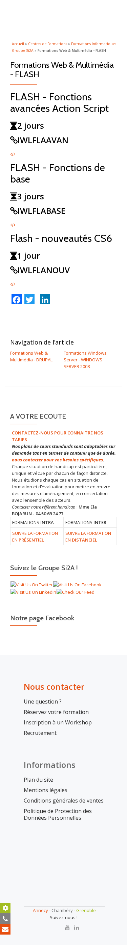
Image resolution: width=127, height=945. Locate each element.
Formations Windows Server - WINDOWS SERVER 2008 (85, 359)
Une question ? (43, 701)
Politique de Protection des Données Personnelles (58, 814)
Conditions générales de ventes (64, 800)
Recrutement (40, 733)
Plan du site (38, 779)
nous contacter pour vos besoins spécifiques (57, 460)
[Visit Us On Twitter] (31, 584)
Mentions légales (45, 790)
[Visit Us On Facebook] (77, 584)
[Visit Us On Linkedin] (33, 591)
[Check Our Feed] (75, 591)
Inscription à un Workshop (58, 722)
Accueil (18, 43)
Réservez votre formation (56, 712)
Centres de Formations (47, 43)
